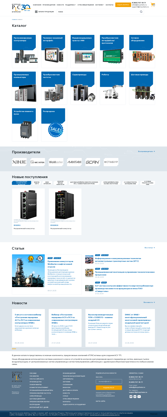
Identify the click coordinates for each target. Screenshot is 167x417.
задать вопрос (123, 4)
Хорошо (153, 414)
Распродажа (35, 404)
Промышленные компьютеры (41, 390)
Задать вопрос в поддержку (74, 404)
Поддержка (70, 5)
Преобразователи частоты (40, 393)
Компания (37, 5)
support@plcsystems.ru (140, 7)
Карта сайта (100, 401)
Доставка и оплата (70, 390)
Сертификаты (68, 379)
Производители (49, 5)
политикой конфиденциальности (104, 415)
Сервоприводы (36, 396)
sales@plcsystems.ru (139, 5)
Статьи (65, 396)
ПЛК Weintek (34, 376)
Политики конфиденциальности (105, 395)
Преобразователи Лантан (40, 401)
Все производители (145, 151)
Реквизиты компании (15, 392)
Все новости (148, 302)
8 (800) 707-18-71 (139, 3)
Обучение (99, 5)
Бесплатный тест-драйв (39, 407)
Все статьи (149, 248)
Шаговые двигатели (37, 398)
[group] (19, 162)
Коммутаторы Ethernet (39, 387)
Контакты (109, 5)
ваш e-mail (99, 377)
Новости (60, 5)
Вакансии (66, 387)
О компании (68, 384)
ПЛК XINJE (33, 373)
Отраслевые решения (86, 5)
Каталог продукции (46, 11)
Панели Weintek (36, 384)
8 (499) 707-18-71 (136, 382)
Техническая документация (74, 376)
